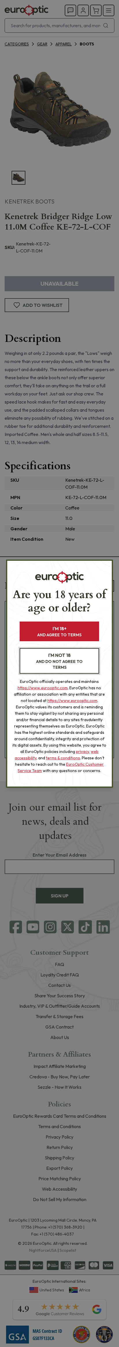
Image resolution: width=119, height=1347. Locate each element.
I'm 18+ (59, 631)
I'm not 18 (59, 661)
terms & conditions (63, 757)
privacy (82, 751)
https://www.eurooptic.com (43, 687)
